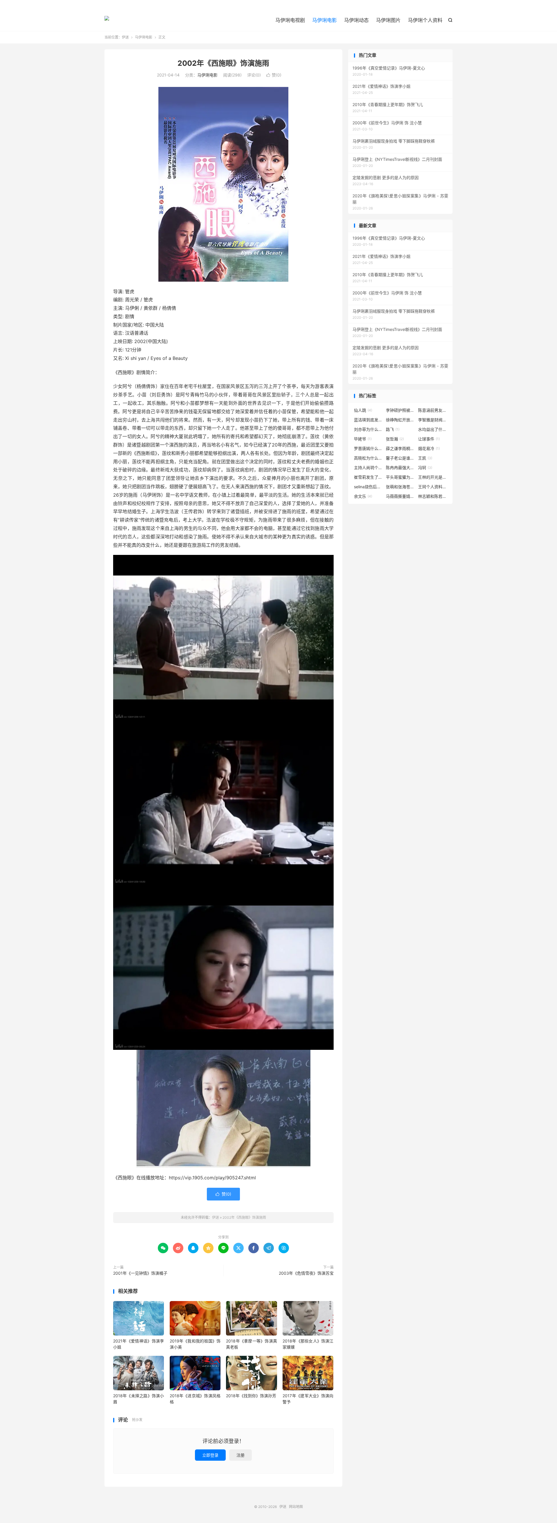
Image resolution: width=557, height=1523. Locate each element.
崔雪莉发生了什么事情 (368, 477)
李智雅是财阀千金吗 (432, 419)
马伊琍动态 (356, 20)
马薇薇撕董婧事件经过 (400, 496)
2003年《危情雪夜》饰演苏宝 (306, 1273)
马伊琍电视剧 (290, 20)
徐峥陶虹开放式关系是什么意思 (400, 419)
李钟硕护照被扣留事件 (400, 410)
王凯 (425, 458)
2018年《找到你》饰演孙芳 (251, 1395)
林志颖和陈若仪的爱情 (432, 496)
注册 (240, 1455)
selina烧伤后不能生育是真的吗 (368, 486)
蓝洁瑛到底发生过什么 (368, 419)
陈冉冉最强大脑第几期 (400, 467)
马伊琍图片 (388, 20)
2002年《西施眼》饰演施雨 (223, 63)
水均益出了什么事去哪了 (432, 429)
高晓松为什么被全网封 (368, 458)
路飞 (392, 429)
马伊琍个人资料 (425, 20)
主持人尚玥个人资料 (368, 467)
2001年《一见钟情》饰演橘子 (140, 1273)
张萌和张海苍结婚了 (400, 486)
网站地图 (296, 1506)
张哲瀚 (395, 438)
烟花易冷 (429, 448)
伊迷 (106, 20)
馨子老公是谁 (400, 458)
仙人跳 (363, 410)
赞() (273, 74)
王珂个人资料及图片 (432, 486)
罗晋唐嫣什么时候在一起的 (368, 448)
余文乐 (363, 496)
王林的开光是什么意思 (432, 477)
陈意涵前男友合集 (432, 410)
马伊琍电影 (324, 20)
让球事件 (429, 438)
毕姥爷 (363, 438)
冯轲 (425, 467)
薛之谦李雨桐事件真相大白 (400, 448)
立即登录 (210, 1455)
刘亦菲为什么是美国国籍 (368, 429)
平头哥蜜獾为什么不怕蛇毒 (400, 477)
